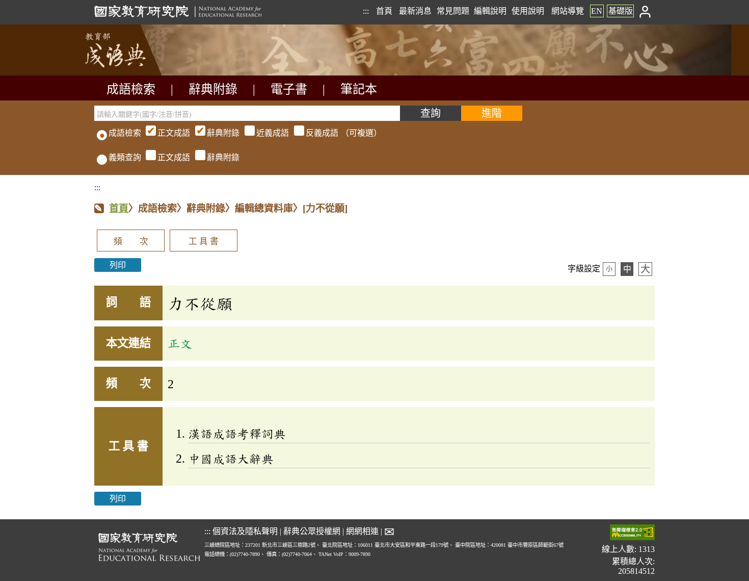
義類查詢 (125, 157)
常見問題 (453, 11)
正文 (180, 343)
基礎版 (620, 11)
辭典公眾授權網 (311, 531)
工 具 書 (204, 241)
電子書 (289, 89)
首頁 (384, 11)
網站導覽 (567, 11)
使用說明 (528, 11)
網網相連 (362, 531)
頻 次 (131, 241)
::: (366, 11)
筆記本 (358, 89)
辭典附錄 (213, 89)
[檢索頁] (145, 72)
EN (596, 11)
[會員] (645, 11)
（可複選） (269, 133)
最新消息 (415, 11)
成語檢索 (130, 89)
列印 (118, 265)
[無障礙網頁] (632, 533)
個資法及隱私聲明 (245, 531)
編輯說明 (490, 11)
